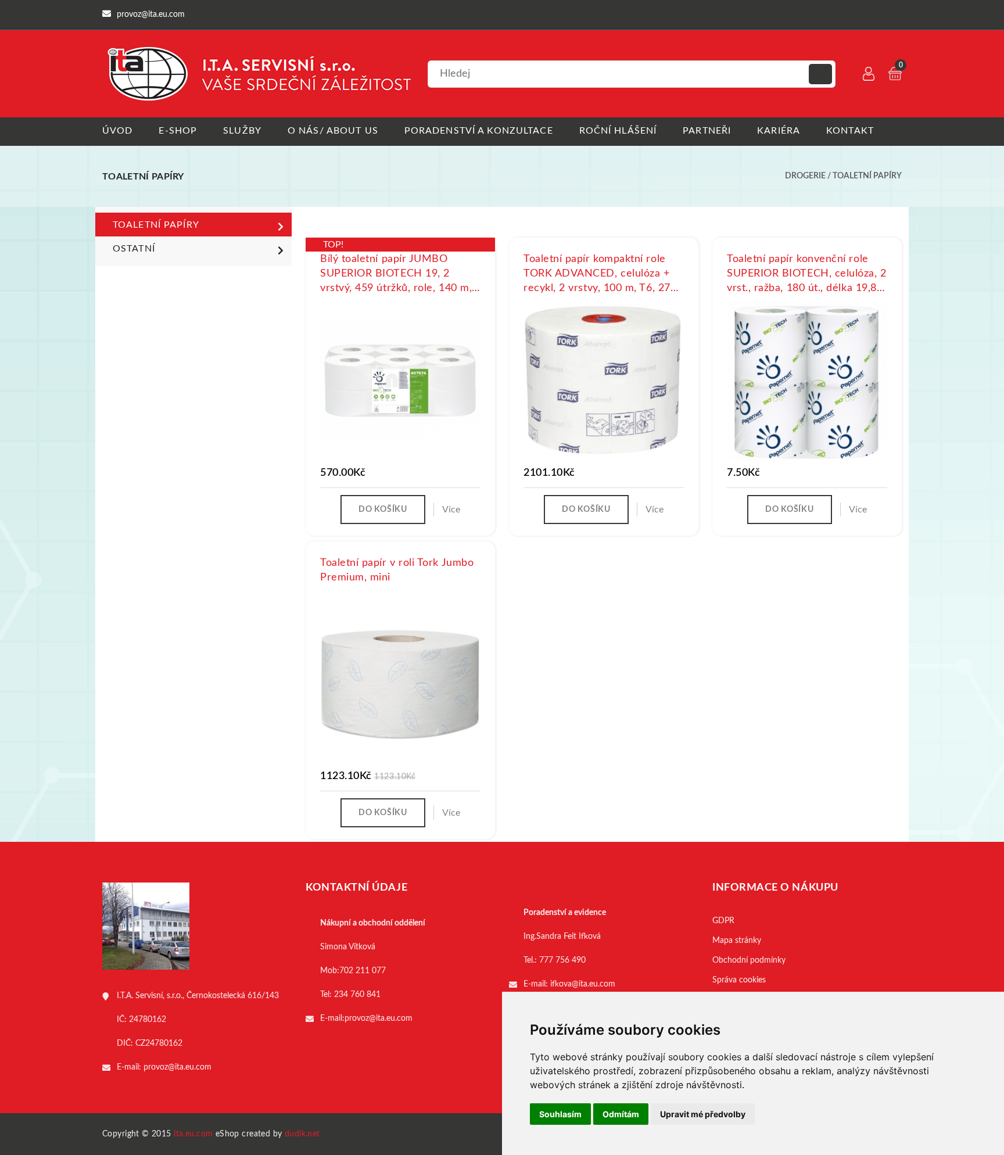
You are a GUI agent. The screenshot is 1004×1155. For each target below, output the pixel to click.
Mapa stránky (736, 941)
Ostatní (134, 248)
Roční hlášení (618, 130)
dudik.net (302, 1134)
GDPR (723, 921)
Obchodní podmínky (749, 960)
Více (451, 509)
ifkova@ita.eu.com (582, 984)
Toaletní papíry (867, 176)
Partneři (707, 130)
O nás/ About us (333, 130)
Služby (242, 130)
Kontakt (850, 130)
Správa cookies (739, 980)
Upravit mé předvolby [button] (702, 1114)
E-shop (178, 130)
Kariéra (778, 130)
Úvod (117, 130)
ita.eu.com (193, 1134)
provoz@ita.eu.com (177, 1067)
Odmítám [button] (621, 1114)
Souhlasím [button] (560, 1114)
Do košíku (382, 509)
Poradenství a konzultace (478, 130)
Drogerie (805, 176)
